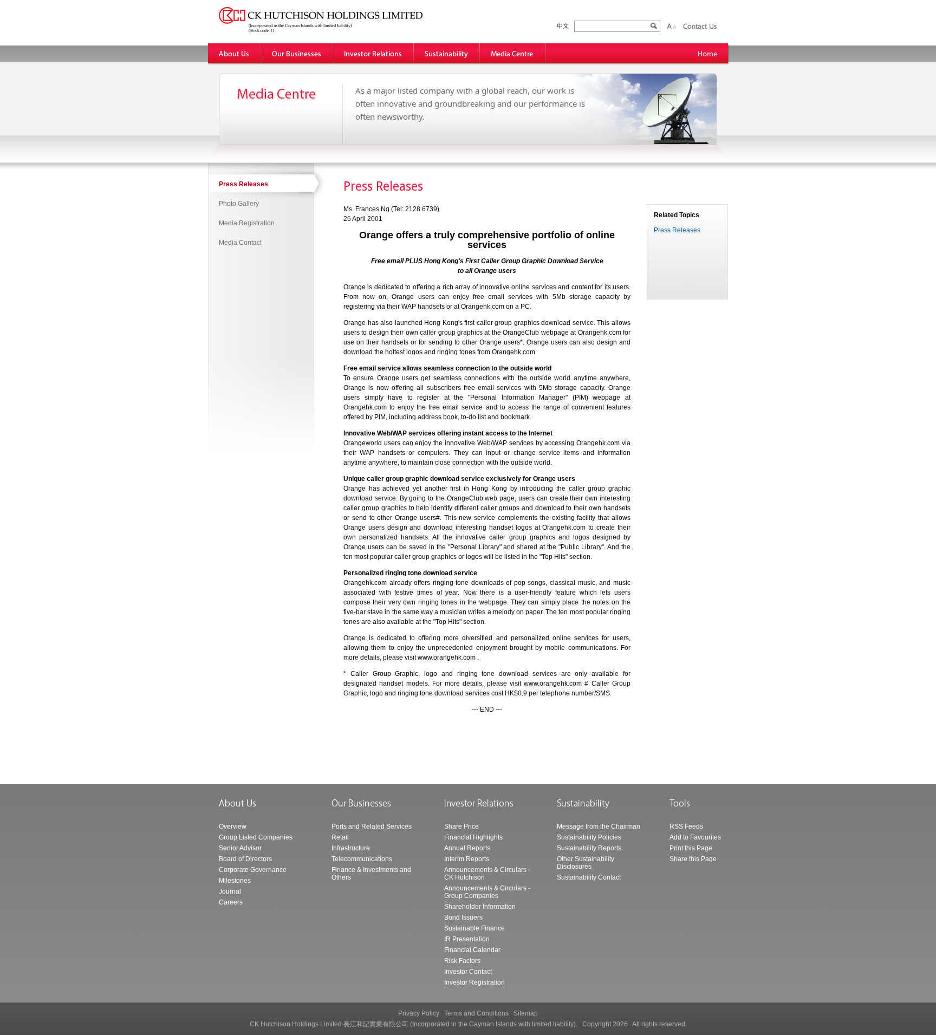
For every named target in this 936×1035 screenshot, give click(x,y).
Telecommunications (362, 859)
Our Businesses (297, 53)
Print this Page (691, 848)
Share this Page (693, 859)
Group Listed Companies (255, 837)
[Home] (707, 53)
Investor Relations (373, 53)
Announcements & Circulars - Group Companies (487, 892)
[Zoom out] (674, 26)
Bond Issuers (463, 917)
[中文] (563, 26)
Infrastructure (351, 848)
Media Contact (240, 242)
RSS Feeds (686, 826)
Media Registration (247, 223)
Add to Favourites (695, 837)
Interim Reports (466, 859)
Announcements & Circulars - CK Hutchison (487, 873)
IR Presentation (467, 939)
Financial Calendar (472, 950)
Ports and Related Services (372, 826)
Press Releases (243, 184)
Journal (230, 891)
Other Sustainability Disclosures (585, 862)
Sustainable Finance (474, 928)
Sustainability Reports (589, 848)
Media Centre (513, 53)
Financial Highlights (473, 837)
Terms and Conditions (476, 1013)
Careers (231, 902)
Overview (232, 826)
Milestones (235, 880)
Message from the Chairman (598, 826)
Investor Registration (474, 982)
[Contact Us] (700, 26)
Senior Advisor (240, 848)
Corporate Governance (253, 870)
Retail (340, 837)
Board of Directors (245, 859)
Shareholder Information (480, 906)
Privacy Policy (418, 1013)
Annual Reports (467, 848)
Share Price (461, 826)
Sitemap (526, 1013)
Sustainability (447, 53)
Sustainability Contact (589, 877)
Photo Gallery (239, 203)
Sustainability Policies (589, 837)
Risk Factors (462, 961)
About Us (234, 53)
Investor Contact (468, 971)
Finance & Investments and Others (371, 873)
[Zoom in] (669, 26)
